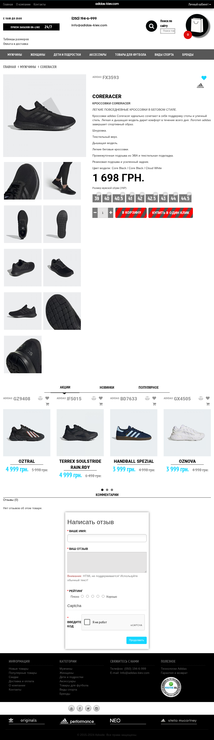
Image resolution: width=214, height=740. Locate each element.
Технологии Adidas (174, 668)
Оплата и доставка (15, 44)
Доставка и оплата (21, 681)
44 (173, 198)
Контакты (40, 4)
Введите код (72, 624)
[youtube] (71, 708)
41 (130, 198)
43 (163, 198)
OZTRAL (27, 461)
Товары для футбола (130, 54)
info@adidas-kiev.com (89, 25)
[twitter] (88, 708)
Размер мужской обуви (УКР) (109, 188)
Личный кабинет (199, 4)
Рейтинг (76, 591)
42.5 (152, 198)
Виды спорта (164, 54)
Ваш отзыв (78, 548)
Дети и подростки (67, 54)
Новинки (107, 387)
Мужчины (15, 54)
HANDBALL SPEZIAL (134, 461)
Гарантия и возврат (174, 672)
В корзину (131, 213)
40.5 (119, 198)
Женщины (38, 54)
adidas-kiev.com (107, 4)
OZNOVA (187, 461)
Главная (8, 4)
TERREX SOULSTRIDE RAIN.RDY (80, 464)
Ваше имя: (78, 531)
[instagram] (96, 708)
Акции (65, 387)
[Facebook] (80, 708)
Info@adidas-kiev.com (134, 672)
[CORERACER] (44, 115)
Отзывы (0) (10, 499)
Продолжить (136, 640)
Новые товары (18, 668)
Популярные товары (23, 672)
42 (140, 198)
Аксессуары (97, 54)
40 (106, 198)
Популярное (149, 387)
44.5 (185, 198)
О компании (23, 4)
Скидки (13, 677)
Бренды (188, 54)
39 (97, 198)
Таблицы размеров (16, 39)
